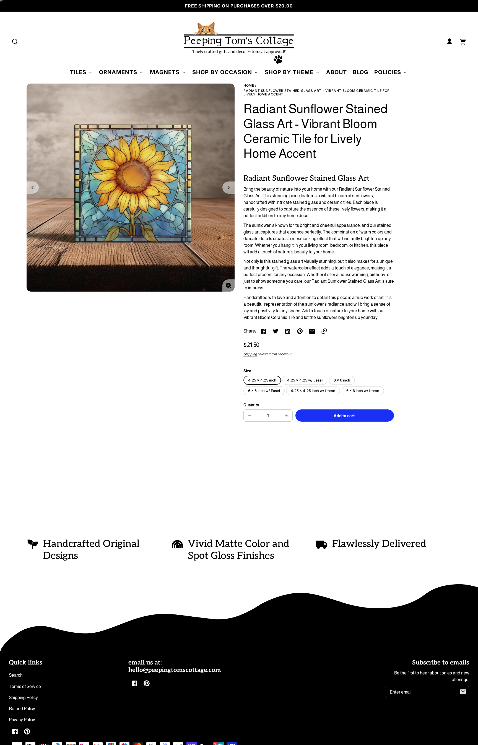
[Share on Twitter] (275, 331)
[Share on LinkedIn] (288, 331)
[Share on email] (312, 331)
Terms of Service (25, 686)
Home (248, 85)
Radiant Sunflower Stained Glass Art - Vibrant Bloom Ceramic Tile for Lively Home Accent (316, 92)
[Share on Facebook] (263, 331)
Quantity (251, 405)
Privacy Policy (22, 719)
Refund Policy (22, 708)
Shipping (250, 354)
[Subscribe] (463, 692)
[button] (15, 41)
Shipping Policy (23, 697)
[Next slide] (228, 187)
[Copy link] (324, 331)
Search (16, 675)
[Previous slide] (33, 187)
